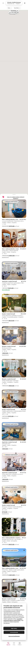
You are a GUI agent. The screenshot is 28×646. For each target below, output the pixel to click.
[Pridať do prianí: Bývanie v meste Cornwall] (24, 328)
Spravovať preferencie (14, 636)
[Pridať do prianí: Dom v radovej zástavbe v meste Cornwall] (24, 231)
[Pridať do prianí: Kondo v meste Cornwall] (24, 296)
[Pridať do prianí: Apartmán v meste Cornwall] (24, 263)
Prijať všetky (14, 628)
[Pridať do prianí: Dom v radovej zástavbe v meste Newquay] (24, 201)
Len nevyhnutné (14, 632)
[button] (11, 226)
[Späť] (3, 3)
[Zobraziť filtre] (24, 3)
